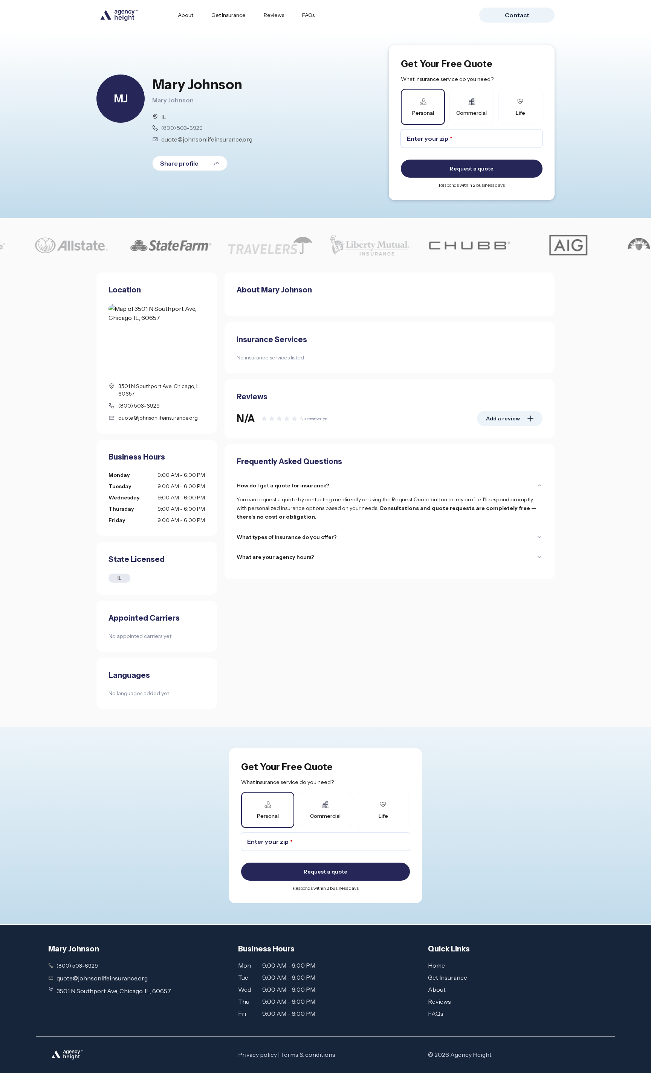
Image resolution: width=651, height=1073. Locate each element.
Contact (517, 15)
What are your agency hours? (275, 557)
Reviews (274, 15)
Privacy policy (257, 1054)
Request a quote (472, 168)
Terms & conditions (308, 1054)
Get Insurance (228, 15)
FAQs (308, 15)
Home (436, 965)
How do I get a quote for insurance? (283, 485)
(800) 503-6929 (182, 128)
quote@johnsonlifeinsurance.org (206, 139)
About (185, 15)
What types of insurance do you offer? (287, 537)
